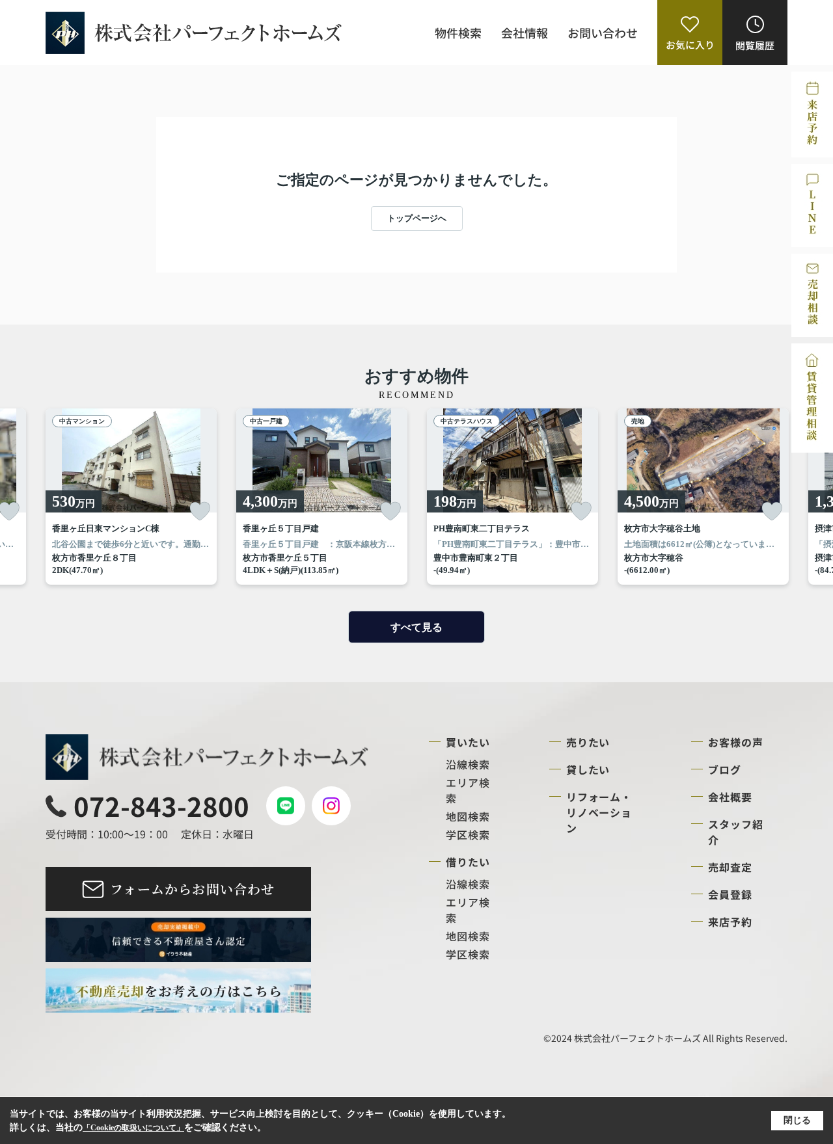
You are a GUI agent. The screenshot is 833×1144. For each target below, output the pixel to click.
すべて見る (416, 627)
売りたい (588, 742)
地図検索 (468, 816)
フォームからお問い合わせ (192, 888)
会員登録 (730, 894)
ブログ (724, 769)
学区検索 (468, 834)
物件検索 (458, 32)
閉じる (797, 1120)
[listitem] (131, 496)
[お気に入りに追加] (199, 511)
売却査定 (730, 867)
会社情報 (524, 32)
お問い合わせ (602, 32)
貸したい (588, 769)
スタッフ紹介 (735, 831)
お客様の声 (735, 742)
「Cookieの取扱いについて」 (133, 1127)
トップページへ (416, 218)
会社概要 (730, 797)
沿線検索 (468, 764)
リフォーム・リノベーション (599, 812)
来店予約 (730, 921)
